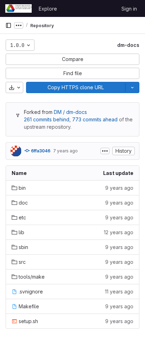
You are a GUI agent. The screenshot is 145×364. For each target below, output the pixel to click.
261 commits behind (46, 119)
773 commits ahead (95, 119)
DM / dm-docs (70, 112)
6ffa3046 (40, 150)
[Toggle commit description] (104, 151)
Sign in (129, 9)
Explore (48, 9)
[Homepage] (18, 8)
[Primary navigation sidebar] (8, 25)
